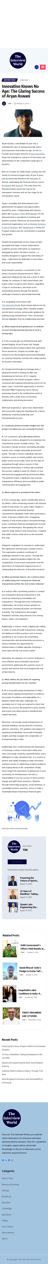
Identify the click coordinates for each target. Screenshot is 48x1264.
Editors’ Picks (7, 1178)
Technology (7, 1208)
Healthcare (6, 1196)
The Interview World (11, 305)
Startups (5, 1190)
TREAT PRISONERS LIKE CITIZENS (31, 1014)
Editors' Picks (10, 80)
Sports (4, 1238)
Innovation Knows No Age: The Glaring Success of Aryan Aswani (23, 91)
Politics (5, 1220)
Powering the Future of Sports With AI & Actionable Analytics (28, 879)
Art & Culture (7, 1226)
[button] (43, 67)
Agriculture (7, 1214)
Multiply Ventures (38, 224)
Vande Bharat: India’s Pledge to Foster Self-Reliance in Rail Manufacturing (30, 969)
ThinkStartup (27, 227)
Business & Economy (10, 1184)
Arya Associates (38, 154)
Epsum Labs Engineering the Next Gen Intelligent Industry (30, 906)
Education (6, 1202)
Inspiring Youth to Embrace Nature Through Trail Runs (22, 1073)
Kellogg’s (33, 213)
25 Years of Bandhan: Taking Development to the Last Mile (29, 892)
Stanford (19, 185)
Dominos (15, 213)
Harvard (7, 185)
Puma (22, 213)
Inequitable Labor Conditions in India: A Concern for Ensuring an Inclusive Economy (30, 992)
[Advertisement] (24, 24)
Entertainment (8, 1232)
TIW (9, 103)
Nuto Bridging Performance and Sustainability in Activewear (22, 1081)
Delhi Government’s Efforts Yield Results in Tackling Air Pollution (32, 947)
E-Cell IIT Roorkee (10, 227)
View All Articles (17, 862)
